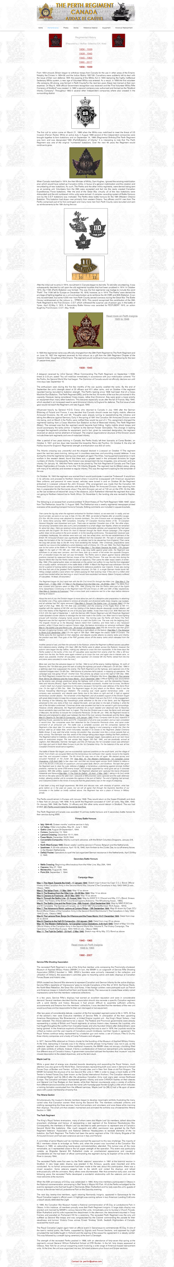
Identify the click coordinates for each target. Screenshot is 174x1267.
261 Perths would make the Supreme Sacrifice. (65, 806)
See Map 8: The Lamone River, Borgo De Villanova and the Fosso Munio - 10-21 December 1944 (84, 677)
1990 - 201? (85, 62)
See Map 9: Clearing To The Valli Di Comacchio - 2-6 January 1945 (84, 716)
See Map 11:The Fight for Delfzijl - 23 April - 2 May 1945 (83, 773)
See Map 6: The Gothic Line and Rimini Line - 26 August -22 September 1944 (84, 626)
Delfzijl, (82, 766)
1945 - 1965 (85, 57)
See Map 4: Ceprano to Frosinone (53, 591)
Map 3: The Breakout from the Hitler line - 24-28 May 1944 (90, 584)
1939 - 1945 (85, 53)
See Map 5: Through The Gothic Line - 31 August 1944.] (99, 603)
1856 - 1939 (85, 49)
